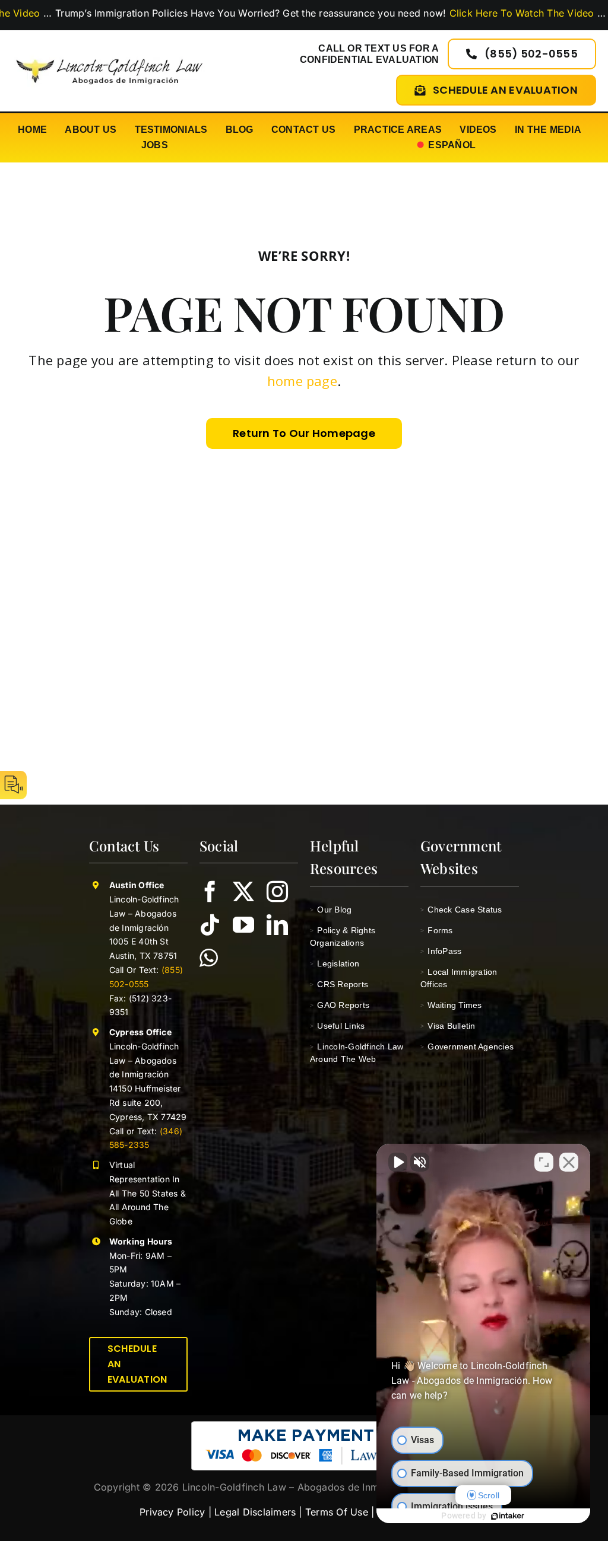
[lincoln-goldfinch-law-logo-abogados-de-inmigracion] (109, 54)
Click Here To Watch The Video (472, 13)
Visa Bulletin (448, 1025)
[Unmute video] (397, 1162)
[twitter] (243, 891)
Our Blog (331, 909)
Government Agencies (467, 1046)
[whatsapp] (209, 958)
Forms (436, 930)
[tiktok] (210, 925)
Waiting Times (451, 1005)
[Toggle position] (543, 1162)
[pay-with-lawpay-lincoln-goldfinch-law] (304, 1426)
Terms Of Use (336, 1512)
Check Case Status (461, 909)
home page (302, 381)
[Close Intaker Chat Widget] (568, 1162)
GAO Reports (339, 1005)
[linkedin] (277, 925)
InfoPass (440, 951)
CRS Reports (339, 984)
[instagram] (277, 891)
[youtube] (243, 925)
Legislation (334, 963)
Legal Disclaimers (255, 1512)
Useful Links (337, 1025)
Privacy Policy (172, 1512)
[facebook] (210, 891)
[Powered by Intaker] (507, 1516)
